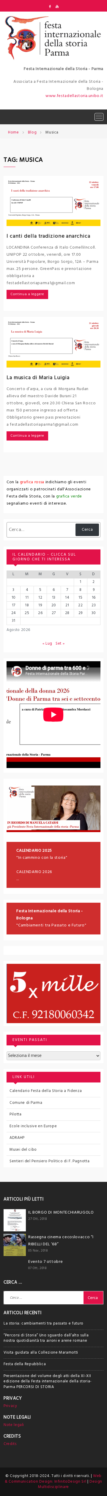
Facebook (50, 6)
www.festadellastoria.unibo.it (74, 96)
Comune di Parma (26, 1103)
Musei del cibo (23, 1150)
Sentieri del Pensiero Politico (36, 1161)
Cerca (87, 529)
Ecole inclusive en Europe (33, 1126)
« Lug (47, 643)
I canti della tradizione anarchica (48, 236)
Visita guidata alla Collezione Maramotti (41, 1352)
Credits (10, 1444)
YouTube (56, 6)
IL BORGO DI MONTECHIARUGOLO (61, 1212)
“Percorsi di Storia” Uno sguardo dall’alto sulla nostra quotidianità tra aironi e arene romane (46, 1338)
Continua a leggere (27, 294)
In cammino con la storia (42, 857)
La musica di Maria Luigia (38, 377)
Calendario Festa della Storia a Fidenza (46, 1091)
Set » (60, 643)
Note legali (14, 1425)
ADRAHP (17, 1138)
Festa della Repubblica (25, 1364)
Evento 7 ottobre (45, 1261)
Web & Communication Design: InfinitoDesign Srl (53, 1479)
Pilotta (16, 1114)
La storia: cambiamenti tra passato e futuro (44, 1323)
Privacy (10, 1406)
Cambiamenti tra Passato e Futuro (51, 925)
